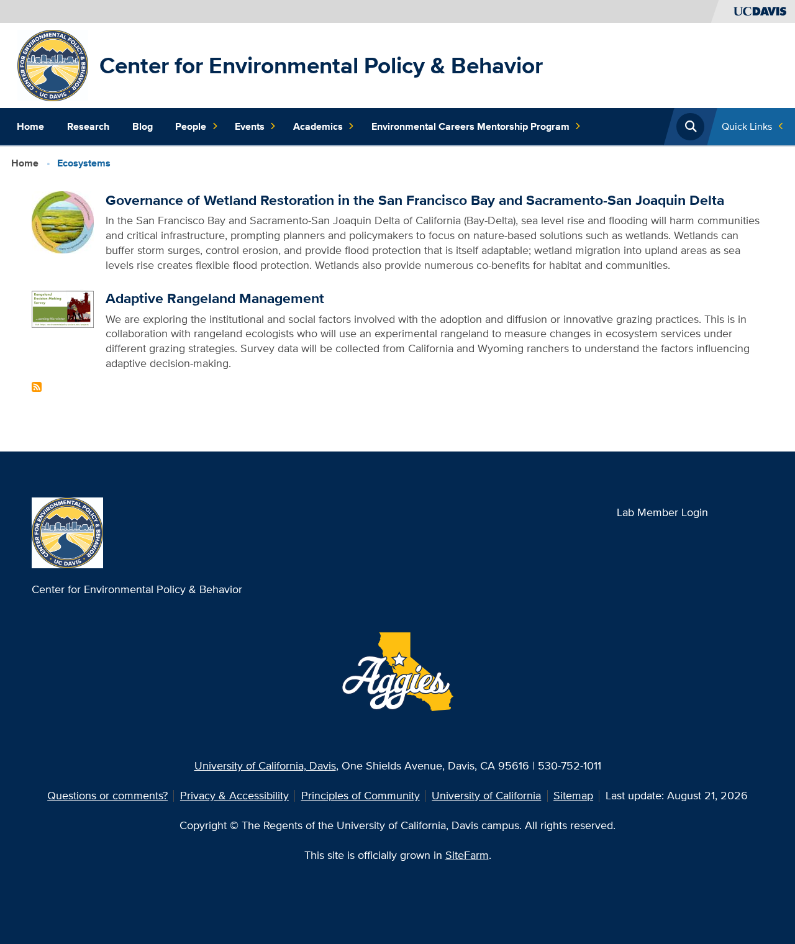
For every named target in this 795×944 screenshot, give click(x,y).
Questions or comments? (107, 795)
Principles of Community (360, 795)
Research (88, 126)
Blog (142, 126)
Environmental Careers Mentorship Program (470, 126)
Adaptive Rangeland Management (215, 298)
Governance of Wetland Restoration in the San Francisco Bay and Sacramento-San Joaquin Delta (415, 200)
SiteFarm (467, 854)
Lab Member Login (662, 512)
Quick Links (747, 126)
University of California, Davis (265, 765)
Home (30, 126)
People (190, 126)
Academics (318, 126)
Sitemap (573, 795)
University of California (486, 795)
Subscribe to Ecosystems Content (37, 387)
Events (250, 126)
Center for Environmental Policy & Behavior (321, 65)
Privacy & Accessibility (234, 795)
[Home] (53, 64)
